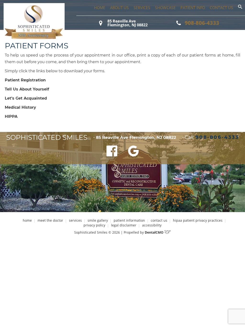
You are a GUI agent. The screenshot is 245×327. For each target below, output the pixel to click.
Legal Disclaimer (123, 225)
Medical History (20, 107)
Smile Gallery (98, 220)
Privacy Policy (94, 225)
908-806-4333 (202, 22)
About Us (119, 7)
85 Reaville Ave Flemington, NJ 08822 (127, 23)
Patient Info (192, 7)
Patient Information (129, 220)
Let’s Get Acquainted (26, 98)
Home (99, 7)
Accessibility (151, 225)
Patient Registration (25, 80)
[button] (240, 8)
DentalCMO (154, 232)
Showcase (165, 7)
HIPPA (11, 116)
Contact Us (221, 7)
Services (142, 7)
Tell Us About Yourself (27, 89)
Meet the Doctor (50, 220)
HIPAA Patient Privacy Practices (198, 220)
